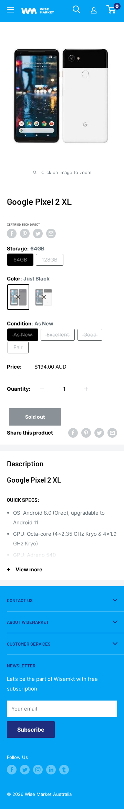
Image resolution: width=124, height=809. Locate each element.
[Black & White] (44, 297)
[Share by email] (51, 233)
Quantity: (18, 389)
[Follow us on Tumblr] (64, 769)
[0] (111, 11)
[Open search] (76, 9)
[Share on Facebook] (12, 233)
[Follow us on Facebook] (12, 769)
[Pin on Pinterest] (25, 233)
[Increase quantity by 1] (86, 389)
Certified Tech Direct (23, 224)
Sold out (35, 417)
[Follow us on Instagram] (38, 769)
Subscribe (30, 729)
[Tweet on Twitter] (38, 233)
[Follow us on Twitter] (25, 769)
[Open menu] (10, 11)
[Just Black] (18, 297)
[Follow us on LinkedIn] (51, 769)
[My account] (93, 11)
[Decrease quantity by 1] (42, 389)
